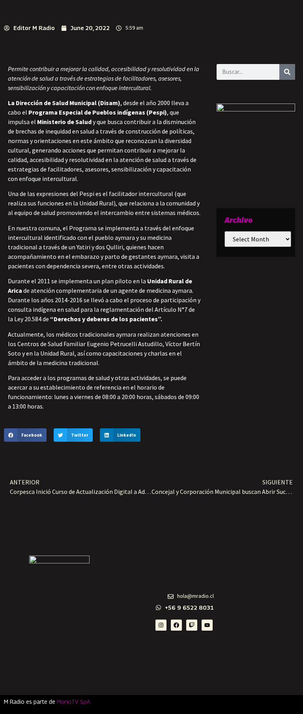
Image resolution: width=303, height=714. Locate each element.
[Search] (287, 72)
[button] (25, 435)
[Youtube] (207, 625)
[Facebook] (176, 625)
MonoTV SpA (73, 701)
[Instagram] (160, 625)
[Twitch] (191, 625)
